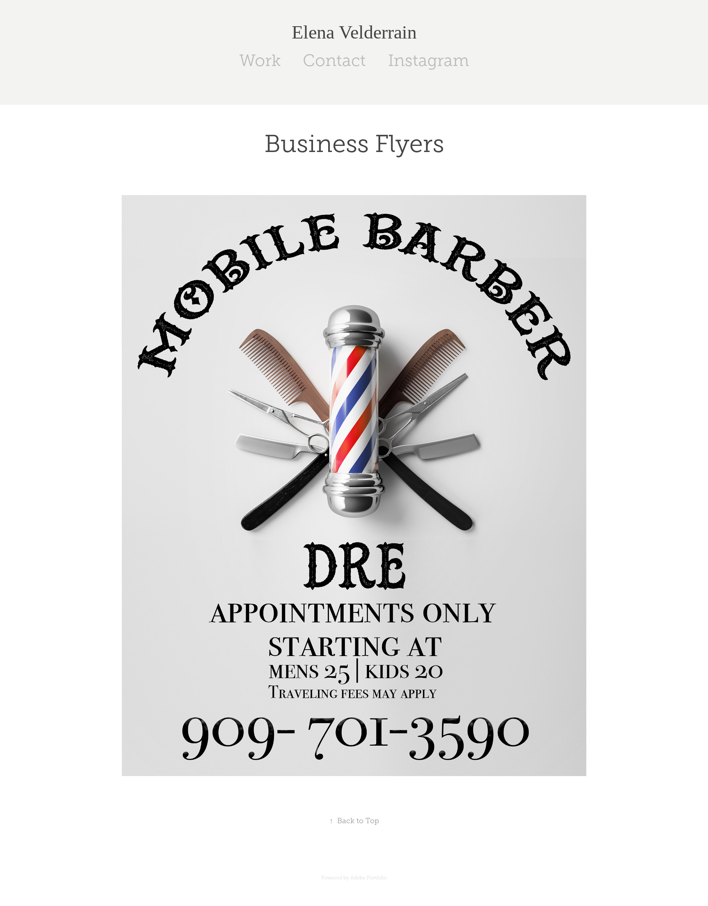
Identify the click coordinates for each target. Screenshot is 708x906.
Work (260, 60)
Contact (334, 60)
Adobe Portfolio (368, 878)
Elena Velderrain (354, 32)
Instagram (428, 60)
